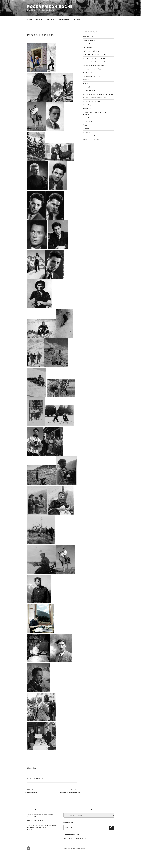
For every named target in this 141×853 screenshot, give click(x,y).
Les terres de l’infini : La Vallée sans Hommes (96, 62)
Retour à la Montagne (89, 40)
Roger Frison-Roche (50, 7)
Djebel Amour (87, 108)
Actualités (38, 19)
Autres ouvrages (37, 778)
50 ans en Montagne (89, 90)
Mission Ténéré (87, 72)
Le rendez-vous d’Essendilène (92, 101)
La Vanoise (86, 128)
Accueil (29, 19)
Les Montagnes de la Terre (91, 51)
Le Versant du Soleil (89, 136)
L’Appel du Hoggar (88, 121)
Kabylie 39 (86, 118)
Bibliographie (63, 19)
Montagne (86, 80)
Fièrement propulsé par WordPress (74, 848)
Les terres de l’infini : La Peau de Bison (94, 58)
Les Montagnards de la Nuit (91, 139)
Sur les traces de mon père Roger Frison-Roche (41, 815)
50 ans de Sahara (88, 87)
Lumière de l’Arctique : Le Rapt (92, 69)
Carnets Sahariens (88, 105)
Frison (42, 32)
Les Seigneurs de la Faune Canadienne (94, 54)
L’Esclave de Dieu (88, 125)
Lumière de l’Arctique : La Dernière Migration (96, 65)
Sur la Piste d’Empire (89, 47)
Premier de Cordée (88, 36)
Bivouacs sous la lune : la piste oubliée (94, 98)
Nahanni (85, 83)
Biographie (50, 19)
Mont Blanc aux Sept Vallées (91, 76)
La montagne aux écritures (35, 820)
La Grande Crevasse (89, 44)
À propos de (76, 19)
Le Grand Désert (88, 132)
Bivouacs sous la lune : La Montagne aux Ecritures (98, 94)
